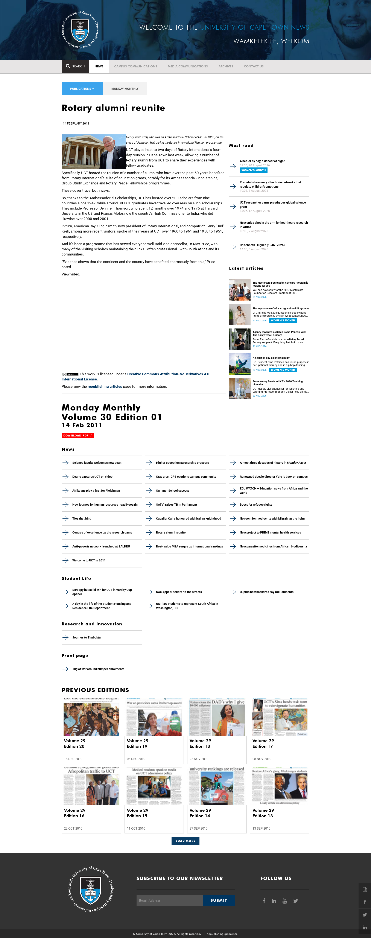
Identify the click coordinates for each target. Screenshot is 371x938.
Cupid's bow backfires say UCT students (266, 592)
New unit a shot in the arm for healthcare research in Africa (274, 225)
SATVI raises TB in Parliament (176, 504)
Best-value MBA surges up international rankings (189, 546)
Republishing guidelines (222, 933)
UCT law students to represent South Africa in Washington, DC (187, 606)
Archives (226, 66)
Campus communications (135, 66)
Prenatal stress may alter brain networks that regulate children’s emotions (270, 184)
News (98, 66)
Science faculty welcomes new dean (97, 462)
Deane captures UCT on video (92, 476)
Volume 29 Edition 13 (263, 813)
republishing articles (105, 386)
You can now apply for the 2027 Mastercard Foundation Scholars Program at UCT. (278, 292)
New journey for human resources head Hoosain (105, 504)
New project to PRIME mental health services (270, 532)
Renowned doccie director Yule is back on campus (274, 476)
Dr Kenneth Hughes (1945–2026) (262, 245)
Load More (185, 840)
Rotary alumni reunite (171, 532)
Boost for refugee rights (256, 504)
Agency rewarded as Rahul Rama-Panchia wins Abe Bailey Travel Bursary (279, 334)
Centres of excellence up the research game (102, 532)
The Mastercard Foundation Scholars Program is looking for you (280, 284)
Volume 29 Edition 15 (137, 813)
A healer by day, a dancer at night (262, 161)
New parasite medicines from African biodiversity (273, 546)
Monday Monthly (125, 88)
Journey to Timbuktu (86, 637)
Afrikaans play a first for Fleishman (96, 490)
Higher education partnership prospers (182, 462)
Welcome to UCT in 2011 (89, 560)
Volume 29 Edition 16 (74, 813)
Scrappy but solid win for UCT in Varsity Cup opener (102, 592)
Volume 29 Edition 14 (200, 813)
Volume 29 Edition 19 (137, 743)
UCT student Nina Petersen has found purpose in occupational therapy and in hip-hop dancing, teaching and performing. (281, 364)
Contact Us (254, 66)
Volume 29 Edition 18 (200, 743)
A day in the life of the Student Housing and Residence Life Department (101, 606)
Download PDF (76, 435)
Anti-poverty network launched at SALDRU (101, 546)
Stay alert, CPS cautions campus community (186, 476)
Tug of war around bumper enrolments (98, 669)
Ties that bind (81, 518)
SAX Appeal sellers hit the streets (179, 592)
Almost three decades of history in (273, 462)
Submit (219, 900)
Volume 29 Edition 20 (74, 743)
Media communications (188, 66)
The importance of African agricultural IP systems (281, 308)
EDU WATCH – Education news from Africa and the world (274, 490)
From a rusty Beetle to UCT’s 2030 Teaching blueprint (278, 383)
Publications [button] (81, 88)
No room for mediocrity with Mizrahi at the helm (272, 518)
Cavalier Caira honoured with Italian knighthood (188, 518)
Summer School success (172, 490)
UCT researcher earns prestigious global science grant (273, 204)
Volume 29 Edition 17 (263, 743)
